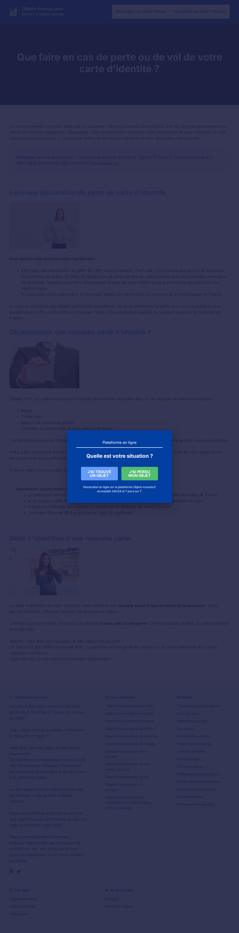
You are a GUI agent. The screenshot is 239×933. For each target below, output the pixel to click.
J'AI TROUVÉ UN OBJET (99, 473)
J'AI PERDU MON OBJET (139, 473)
